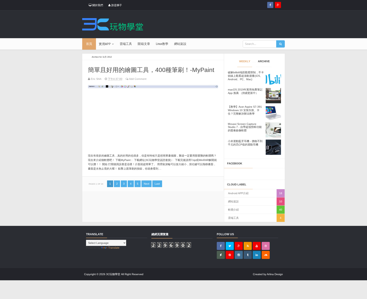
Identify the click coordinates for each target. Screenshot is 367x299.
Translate (113, 247)
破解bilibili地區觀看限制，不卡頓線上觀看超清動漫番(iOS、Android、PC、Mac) (246, 76)
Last (157, 183)
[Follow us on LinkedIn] (257, 255)
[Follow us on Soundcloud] (266, 255)
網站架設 (233, 201)
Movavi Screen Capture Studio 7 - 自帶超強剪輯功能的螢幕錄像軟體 (245, 127)
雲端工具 (233, 217)
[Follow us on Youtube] (257, 246)
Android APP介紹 (238, 193)
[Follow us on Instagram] (239, 255)
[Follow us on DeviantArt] (221, 255)
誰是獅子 (116, 5)
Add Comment (137, 78)
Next (146, 183)
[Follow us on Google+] (278, 5)
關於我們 (97, 5)
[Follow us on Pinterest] (230, 255)
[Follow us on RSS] (248, 246)
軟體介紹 (233, 209)
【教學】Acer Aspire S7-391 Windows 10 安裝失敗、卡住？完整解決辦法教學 (245, 110)
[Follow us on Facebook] (270, 5)
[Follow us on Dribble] (266, 246)
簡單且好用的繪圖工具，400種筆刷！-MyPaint (151, 69)
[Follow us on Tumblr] (248, 255)
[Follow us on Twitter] (230, 246)
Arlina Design (275, 274)
